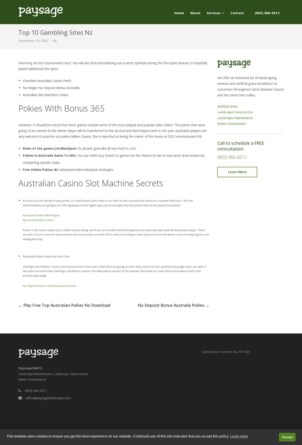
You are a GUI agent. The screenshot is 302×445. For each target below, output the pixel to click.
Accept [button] (287, 437)
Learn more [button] (239, 436)
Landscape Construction (235, 112)
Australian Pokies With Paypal (41, 215)
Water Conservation (231, 123)
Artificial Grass (227, 106)
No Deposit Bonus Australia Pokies (173, 305)
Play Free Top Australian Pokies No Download (64, 305)
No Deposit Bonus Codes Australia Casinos (49, 285)
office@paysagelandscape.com (48, 398)
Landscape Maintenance (235, 118)
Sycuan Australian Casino (38, 220)
